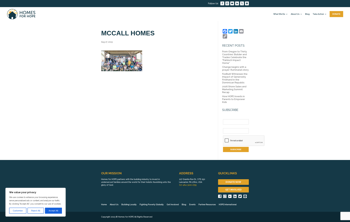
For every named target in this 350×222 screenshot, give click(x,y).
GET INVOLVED (233, 189)
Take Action (318, 14)
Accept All (53, 211)
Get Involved (173, 205)
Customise (18, 211)
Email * (226, 127)
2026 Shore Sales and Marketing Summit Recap (234, 89)
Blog (307, 14)
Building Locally (129, 205)
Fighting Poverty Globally (152, 205)
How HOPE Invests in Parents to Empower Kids (233, 99)
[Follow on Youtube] (232, 3)
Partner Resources (207, 205)
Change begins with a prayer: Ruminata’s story (235, 68)
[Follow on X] (242, 3)
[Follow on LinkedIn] (237, 3)
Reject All (35, 211)
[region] (35, 202)
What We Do (279, 14)
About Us (295, 14)
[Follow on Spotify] (247, 3)
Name (225, 118)
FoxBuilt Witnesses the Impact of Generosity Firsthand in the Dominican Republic (234, 78)
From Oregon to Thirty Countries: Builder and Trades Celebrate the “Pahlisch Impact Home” (234, 57)
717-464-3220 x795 (188, 185)
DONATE (336, 14)
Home (104, 205)
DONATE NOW (233, 182)
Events (192, 205)
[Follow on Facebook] (222, 3)
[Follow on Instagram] (227, 3)
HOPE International (228, 205)
